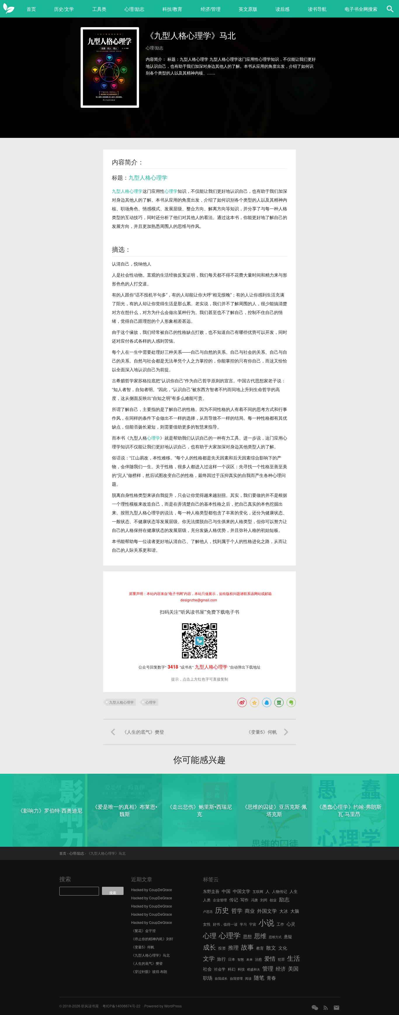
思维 (260, 935)
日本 (231, 959)
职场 (207, 977)
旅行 (221, 959)
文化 (282, 948)
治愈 (258, 959)
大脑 (294, 911)
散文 (271, 947)
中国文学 (241, 891)
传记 (233, 899)
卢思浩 (208, 911)
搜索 (65, 879)
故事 (247, 946)
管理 (267, 968)
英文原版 (248, 9)
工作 (280, 924)
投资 (222, 948)
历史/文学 (64, 9)
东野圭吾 (211, 891)
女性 (207, 924)
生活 (293, 957)
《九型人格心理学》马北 (150, 954)
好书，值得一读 (225, 924)
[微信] (315, 1007)
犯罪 (281, 959)
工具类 (99, 9)
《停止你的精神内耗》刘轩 (152, 938)
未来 (249, 959)
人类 (207, 900)
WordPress (173, 1005)
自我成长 (221, 978)
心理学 (171, 191)
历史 (222, 910)
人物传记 (279, 891)
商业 (250, 910)
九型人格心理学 (148, 177)
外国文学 (267, 910)
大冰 (283, 911)
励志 (284, 899)
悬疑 (288, 936)
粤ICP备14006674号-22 (121, 1005)
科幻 (231, 969)
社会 (207, 968)
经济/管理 (211, 9)
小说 (266, 922)
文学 (209, 958)
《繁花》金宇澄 (143, 930)
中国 (226, 891)
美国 (293, 968)
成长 (209, 946)
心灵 (291, 924)
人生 (293, 891)
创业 (273, 899)
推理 (233, 947)
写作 (244, 900)
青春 (271, 977)
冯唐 (254, 899)
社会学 (219, 969)
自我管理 (236, 978)
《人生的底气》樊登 (147, 963)
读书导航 (317, 9)
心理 (209, 935)
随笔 (259, 977)
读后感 (282, 9)
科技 (241, 969)
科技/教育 (172, 9)
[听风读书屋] (9, 9)
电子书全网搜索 (361, 9)
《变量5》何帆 (142, 946)
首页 (31, 9)
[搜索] (390, 9)
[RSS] (325, 1007)
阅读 (248, 978)
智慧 (240, 959)
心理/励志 (134, 9)
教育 (260, 948)
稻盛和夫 (253, 969)
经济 (281, 968)
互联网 (258, 891)
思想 (247, 936)
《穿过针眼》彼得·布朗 (149, 971)
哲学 (236, 910)
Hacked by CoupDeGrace (151, 889)
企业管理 (220, 899)
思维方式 (275, 937)
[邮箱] (336, 1007)
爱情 (269, 958)
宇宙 (252, 924)
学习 (243, 924)
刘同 (263, 899)
